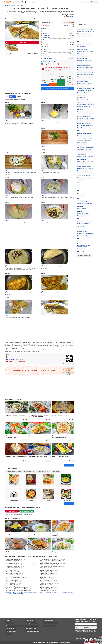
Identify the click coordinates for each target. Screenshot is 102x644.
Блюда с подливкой (86, 175)
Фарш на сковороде (81, 154)
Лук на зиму (79, 79)
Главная (8, 620)
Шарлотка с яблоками (82, 116)
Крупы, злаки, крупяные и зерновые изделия (83, 246)
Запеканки (92, 161)
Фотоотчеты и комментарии (51, 623)
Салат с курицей (89, 29)
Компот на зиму (89, 67)
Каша (78, 161)
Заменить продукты (45, 25)
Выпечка (80, 109)
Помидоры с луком (81, 233)
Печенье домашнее (90, 111)
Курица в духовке (90, 147)
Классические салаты (89, 31)
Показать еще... (69, 465)
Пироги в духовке (85, 118)
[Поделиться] (101, 640)
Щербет (79, 208)
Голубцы (86, 163)
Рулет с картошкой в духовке (60, 456)
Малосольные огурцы (81, 74)
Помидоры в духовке (81, 156)
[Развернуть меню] (101, 643)
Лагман (78, 180)
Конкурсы (49, 2)
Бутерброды (81, 226)
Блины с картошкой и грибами (38, 435)
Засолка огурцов (80, 90)
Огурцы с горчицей (90, 104)
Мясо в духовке (88, 151)
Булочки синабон (89, 125)
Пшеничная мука (47, 35)
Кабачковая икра (80, 60)
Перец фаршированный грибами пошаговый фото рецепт (38, 415)
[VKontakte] (86, 640)
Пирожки (88, 114)
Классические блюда (83, 130)
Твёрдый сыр (46, 53)
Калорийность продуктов (58, 18)
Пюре (78, 185)
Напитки (80, 218)
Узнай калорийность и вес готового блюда (57, 88)
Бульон (88, 44)
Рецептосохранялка (32, 2)
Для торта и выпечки (83, 188)
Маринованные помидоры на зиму (84, 83)
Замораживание (80, 149)
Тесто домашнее (82, 193)
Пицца (83, 173)
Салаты (80, 26)
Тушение (79, 140)
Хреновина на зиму (89, 102)
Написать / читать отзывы (14, 357)
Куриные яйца (46, 37)
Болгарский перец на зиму (82, 56)
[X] (88, 640)
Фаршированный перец (82, 145)
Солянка (84, 46)
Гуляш (91, 170)
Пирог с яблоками (82, 251)
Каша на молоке (80, 168)
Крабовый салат (80, 31)
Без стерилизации (81, 69)
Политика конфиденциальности (14, 625)
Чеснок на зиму (80, 76)
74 (37, 53)
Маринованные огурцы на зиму (83, 65)
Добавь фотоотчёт (12, 511)
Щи (91, 44)
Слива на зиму (90, 72)
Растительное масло (48, 58)
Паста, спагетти (80, 170)
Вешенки (45, 51)
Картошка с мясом (90, 235)
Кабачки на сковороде (82, 142)
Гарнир (80, 182)
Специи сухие (46, 39)
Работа (44, 2)
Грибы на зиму (80, 92)
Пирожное (83, 208)
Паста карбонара (88, 173)
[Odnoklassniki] (90, 640)
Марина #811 (71, 16)
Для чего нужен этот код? (68, 363)
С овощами (81, 229)
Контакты (8, 634)
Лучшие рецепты (30, 620)
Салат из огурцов (81, 29)
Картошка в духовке (86, 140)
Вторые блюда (82, 159)
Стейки (81, 163)
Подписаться (86, 627)
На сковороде (89, 135)
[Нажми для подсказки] (59, 64)
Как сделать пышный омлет (14, 534)
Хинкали (79, 166)
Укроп (44, 42)
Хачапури (92, 118)
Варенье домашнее (81, 67)
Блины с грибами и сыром (60, 415)
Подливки (79, 213)
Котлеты (82, 161)
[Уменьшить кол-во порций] (73, 26)
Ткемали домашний (81, 215)
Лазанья (79, 173)
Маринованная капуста (82, 95)
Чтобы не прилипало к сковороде (16, 551)
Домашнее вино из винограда (83, 223)
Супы (79, 41)
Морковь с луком (89, 233)
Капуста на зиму (88, 76)
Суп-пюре (79, 46)
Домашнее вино (80, 221)
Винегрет (79, 33)
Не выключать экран (69, 22)
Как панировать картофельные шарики (61, 534)
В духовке (79, 135)
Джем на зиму (90, 74)
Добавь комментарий (28, 18)
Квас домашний (88, 221)
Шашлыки (87, 161)
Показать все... (69, 503)
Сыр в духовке (88, 149)
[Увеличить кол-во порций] (73, 24)
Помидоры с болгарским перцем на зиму (86, 88)
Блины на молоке (85, 120)
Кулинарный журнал (31, 628)
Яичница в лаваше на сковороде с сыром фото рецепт (16, 436)
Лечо (86, 58)
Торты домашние (82, 39)
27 (8, 53)
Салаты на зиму (80, 58)
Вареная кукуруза (81, 248)
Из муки (48, 500)
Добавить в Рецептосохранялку (15, 354)
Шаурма (79, 201)
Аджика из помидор (81, 104)
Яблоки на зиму (89, 69)
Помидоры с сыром (81, 235)
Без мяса (31, 500)
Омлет (86, 168)
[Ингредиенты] (101, 637)
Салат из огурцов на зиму (82, 81)
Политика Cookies (10, 628)
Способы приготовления (84, 133)
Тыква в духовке (90, 156)
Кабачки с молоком (55, 471)
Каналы (40, 2)
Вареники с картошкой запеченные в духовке (16, 457)
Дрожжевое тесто (81, 195)
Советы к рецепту (48, 18)
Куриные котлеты (89, 177)
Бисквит (79, 120)
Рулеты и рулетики (86, 201)
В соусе (79, 138)
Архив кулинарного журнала (33, 631)
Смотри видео (22, 42)
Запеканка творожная (86, 166)
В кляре (83, 180)
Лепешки (92, 120)
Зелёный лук (46, 56)
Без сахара (79, 240)
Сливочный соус (85, 213)
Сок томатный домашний (82, 99)
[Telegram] (98, 640)
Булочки (79, 118)
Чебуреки (87, 170)
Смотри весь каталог (85, 255)
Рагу (90, 163)
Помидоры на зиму (81, 51)
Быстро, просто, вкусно (84, 190)
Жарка (84, 135)
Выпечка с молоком (43, 471)
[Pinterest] (94, 640)
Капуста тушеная (81, 177)
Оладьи (92, 114)
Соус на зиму (88, 90)
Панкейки (83, 127)
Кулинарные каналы (49, 625)
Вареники (91, 168)
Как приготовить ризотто (59, 551)
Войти (94, 2)
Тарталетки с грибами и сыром (38, 456)
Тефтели (79, 175)
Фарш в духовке (80, 151)
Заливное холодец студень (83, 203)
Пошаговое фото (38, 18)
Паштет (91, 203)
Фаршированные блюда (86, 138)
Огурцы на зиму (89, 51)
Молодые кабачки (47, 31)
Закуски (80, 198)
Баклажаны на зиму (81, 72)
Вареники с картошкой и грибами (15, 415)
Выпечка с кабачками (29, 471)
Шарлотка (83, 111)
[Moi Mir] (92, 640)
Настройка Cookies (11, 631)
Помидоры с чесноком (82, 231)
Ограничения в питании (84, 238)
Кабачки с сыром (66, 486)
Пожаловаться (10, 18)
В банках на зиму (81, 53)
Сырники (89, 116)
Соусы (80, 211)
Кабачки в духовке (81, 147)
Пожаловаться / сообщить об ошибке (17, 361)
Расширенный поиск (49, 620)
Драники (79, 123)
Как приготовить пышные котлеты (39, 551)
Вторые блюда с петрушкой (14, 471)
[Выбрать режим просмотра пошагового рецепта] (7, 120)
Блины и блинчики (81, 114)
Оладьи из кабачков (86, 123)
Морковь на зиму (86, 79)
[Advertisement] (86, 13)
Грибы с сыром (66, 500)
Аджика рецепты (80, 102)
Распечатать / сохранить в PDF (15, 359)
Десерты (80, 206)
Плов (78, 163)
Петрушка (45, 44)
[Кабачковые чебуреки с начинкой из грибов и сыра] (11, 47)
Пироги (78, 111)
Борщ (78, 44)
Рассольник (83, 44)
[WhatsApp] (96, 640)
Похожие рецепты (18, 18)
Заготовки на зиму (82, 49)
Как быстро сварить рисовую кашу (39, 534)
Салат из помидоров (86, 33)
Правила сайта (10, 623)
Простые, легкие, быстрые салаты (84, 36)
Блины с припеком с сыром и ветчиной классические (61, 436)
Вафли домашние (81, 125)
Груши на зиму (87, 92)
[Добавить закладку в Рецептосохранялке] (35, 53)
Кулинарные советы (31, 623)
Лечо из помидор (81, 97)
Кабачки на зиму (88, 60)
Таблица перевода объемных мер (49, 61)
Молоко (45, 33)
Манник (78, 127)
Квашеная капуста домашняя (83, 106)
